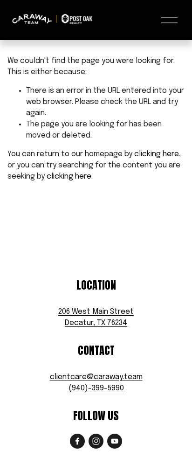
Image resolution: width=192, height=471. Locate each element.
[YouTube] (114, 441)
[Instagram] (96, 441)
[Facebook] (77, 441)
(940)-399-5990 (96, 388)
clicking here (156, 154)
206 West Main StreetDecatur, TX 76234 (96, 317)
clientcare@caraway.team (96, 377)
